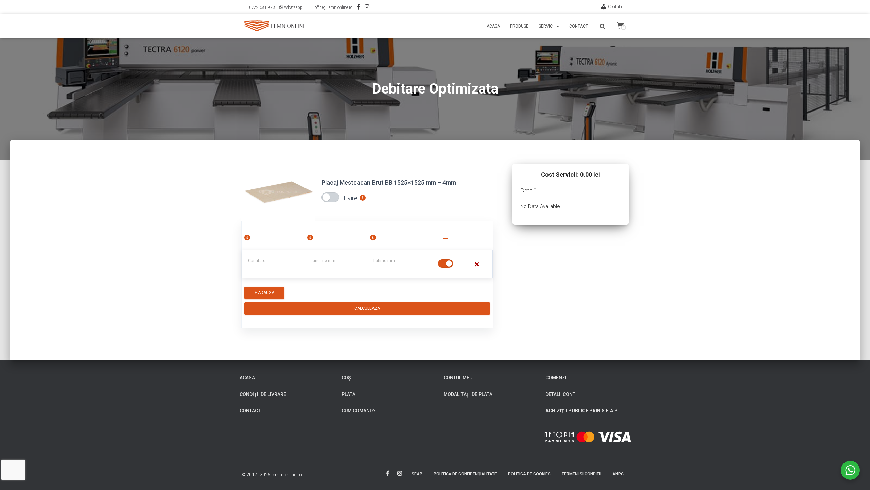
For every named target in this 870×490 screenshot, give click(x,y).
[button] (557, 26)
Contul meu (618, 6)
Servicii (547, 26)
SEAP (417, 474)
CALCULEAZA (367, 308)
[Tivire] (330, 197)
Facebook (358, 8)
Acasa (493, 26)
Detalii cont (560, 394)
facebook (388, 473)
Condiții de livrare (263, 394)
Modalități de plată (467, 394)
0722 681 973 (262, 7)
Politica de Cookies (529, 474)
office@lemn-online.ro (333, 7)
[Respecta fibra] (445, 263)
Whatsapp (293, 7)
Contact (578, 26)
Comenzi (556, 378)
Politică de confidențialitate (465, 474)
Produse (519, 26)
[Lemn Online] (275, 25)
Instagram (367, 8)
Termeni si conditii (581, 474)
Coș (346, 378)
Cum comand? (359, 410)
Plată (348, 394)
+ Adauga (264, 292)
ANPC (618, 474)
